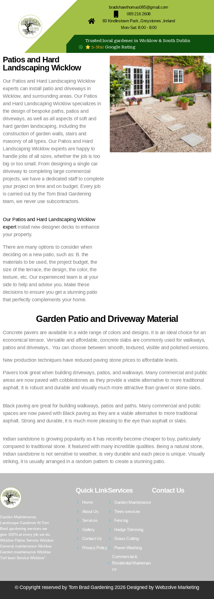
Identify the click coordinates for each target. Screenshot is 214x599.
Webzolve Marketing (177, 587)
